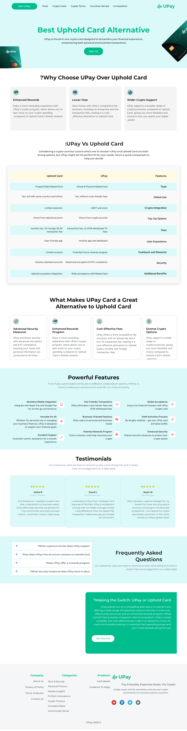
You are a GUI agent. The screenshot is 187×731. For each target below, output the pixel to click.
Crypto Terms (78, 6)
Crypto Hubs (59, 6)
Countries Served (99, 6)
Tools (45, 6)
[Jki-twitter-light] (138, 702)
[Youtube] (114, 702)
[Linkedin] (122, 702)
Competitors (120, 6)
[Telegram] (130, 702)
